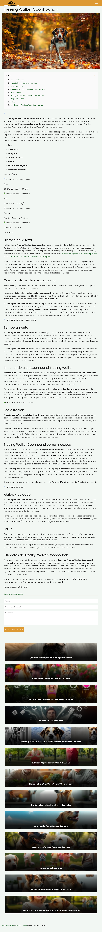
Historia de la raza (17, 80)
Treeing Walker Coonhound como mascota (27, 95)
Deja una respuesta (13, 594)
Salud (12, 102)
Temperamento (16, 86)
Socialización (15, 92)
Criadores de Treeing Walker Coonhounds (26, 105)
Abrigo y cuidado (17, 99)
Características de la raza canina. (23, 83)
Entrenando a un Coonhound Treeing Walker (27, 89)
